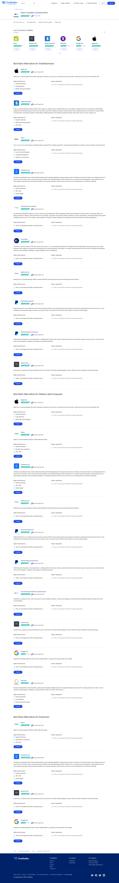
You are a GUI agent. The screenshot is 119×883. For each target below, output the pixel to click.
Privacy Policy (31, 874)
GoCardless (24, 239)
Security (24, 874)
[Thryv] (17, 139)
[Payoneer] (17, 682)
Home (15, 851)
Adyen (23, 432)
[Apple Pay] (17, 71)
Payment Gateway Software (24, 851)
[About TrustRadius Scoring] (32, 72)
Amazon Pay (24, 363)
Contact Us (52, 868)
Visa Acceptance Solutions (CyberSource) (33, 591)
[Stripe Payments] (17, 103)
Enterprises (58, 22)
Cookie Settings (68, 874)
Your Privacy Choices (42, 874)
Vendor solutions (65, 3)
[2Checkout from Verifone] (17, 208)
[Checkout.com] (17, 172)
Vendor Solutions (93, 861)
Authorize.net (25, 272)
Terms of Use (17, 874)
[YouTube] (92, 875)
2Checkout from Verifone (28, 206)
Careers (52, 864)
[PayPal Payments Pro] (17, 303)
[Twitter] (100, 875)
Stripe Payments (26, 101)
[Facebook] (96, 875)
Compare (18, 93)
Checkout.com (25, 170)
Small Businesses (31, 22)
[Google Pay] (17, 653)
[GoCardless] (17, 241)
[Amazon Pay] (17, 364)
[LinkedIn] (104, 875)
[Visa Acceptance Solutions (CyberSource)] (17, 593)
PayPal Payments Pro (27, 301)
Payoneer (24, 680)
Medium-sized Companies (45, 22)
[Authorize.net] (17, 274)
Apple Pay (24, 69)
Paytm (33, 851)
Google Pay (24, 651)
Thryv (22, 138)
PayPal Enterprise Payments (29, 332)
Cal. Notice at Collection (56, 874)
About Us (52, 861)
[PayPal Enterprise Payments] (17, 333)
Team (51, 863)
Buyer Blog (72, 863)
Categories (54, 3)
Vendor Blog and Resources (96, 864)
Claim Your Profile (93, 863)
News (51, 866)
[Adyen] (17, 434)
